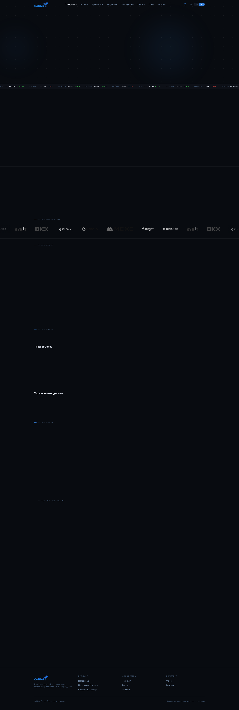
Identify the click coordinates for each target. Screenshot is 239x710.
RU (202, 4)
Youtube (126, 689)
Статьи (141, 4)
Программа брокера (88, 685)
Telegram (126, 681)
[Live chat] (185, 4)
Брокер (84, 4)
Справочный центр (87, 689)
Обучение (112, 4)
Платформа (71, 4)
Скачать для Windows (49, 71)
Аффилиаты (97, 4)
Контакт (162, 4)
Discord (125, 685)
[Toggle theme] (191, 4)
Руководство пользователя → (89, 71)
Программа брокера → (125, 71)
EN (197, 4)
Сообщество (127, 4)
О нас (151, 4)
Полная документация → (119, 486)
